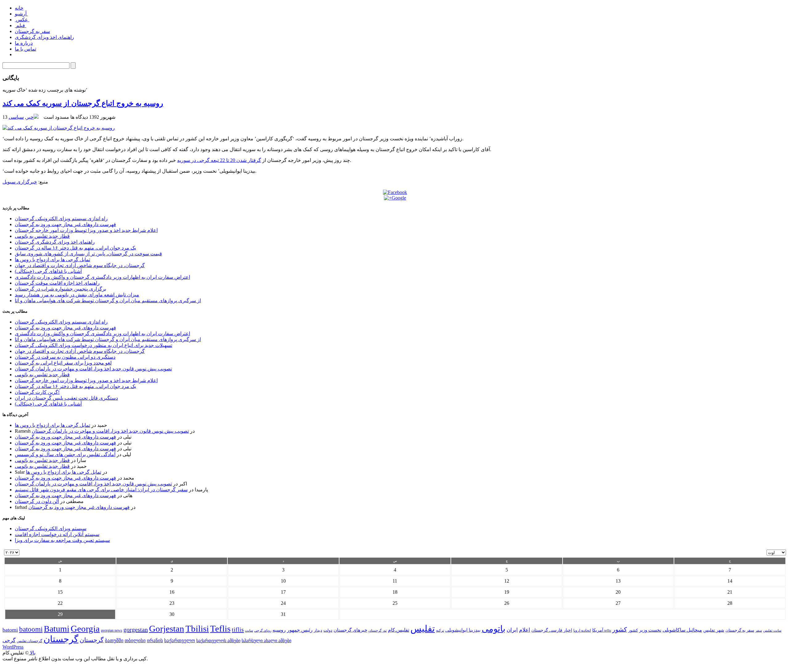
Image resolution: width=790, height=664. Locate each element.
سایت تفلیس (772, 630)
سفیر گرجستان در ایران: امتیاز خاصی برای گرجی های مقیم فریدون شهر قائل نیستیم (101, 489)
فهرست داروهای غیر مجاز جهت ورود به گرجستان (65, 224)
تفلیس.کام (398, 630)
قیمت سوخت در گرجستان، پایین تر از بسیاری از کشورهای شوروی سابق (88, 253)
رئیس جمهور (300, 630)
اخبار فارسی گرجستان (551, 630)
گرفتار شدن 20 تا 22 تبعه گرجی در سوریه (219, 160)
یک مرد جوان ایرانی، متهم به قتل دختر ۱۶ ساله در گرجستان (75, 247)
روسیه (279, 630)
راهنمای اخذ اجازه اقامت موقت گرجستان (57, 283)
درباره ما (24, 43)
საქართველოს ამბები (218, 640)
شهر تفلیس (713, 630)
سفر (758, 630)
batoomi (31, 629)
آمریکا (597, 630)
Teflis (220, 628)
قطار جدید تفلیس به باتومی (42, 236)
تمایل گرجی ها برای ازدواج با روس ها (52, 259)
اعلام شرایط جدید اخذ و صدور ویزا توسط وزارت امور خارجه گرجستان (86, 230)
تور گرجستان (377, 630)
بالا (32, 652)
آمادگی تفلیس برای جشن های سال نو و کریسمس (65, 454)
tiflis (238, 629)
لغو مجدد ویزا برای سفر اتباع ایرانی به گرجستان (63, 362)
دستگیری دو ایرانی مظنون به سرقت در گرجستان (65, 357)
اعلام (524, 630)
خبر (30, 117)
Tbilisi (197, 628)
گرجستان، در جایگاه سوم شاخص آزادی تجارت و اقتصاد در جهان (80, 265)
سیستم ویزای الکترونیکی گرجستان (50, 528)
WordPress (12, 647)
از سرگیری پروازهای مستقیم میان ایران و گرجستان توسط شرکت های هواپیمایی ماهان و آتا (108, 300)
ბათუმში (114, 640)
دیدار (318, 630)
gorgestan (135, 629)
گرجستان (61, 639)
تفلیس (422, 628)
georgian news (111, 630)
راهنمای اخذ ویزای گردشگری (44, 37)
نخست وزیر (650, 630)
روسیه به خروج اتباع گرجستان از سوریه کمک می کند (82, 103)
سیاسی (16, 117)
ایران (512, 630)
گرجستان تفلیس (29, 641)
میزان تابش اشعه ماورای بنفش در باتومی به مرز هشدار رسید (77, 294)
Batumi (56, 628)
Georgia (85, 628)
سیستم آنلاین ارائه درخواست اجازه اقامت (57, 534)
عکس (22, 19)
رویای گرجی (262, 630)
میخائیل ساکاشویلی (682, 630)
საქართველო (179, 640)
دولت (327, 630)
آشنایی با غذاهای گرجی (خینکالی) (48, 271)
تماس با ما (25, 49)
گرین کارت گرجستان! (37, 392)
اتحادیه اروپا (582, 631)
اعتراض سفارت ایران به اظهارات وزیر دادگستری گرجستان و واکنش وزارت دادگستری (102, 277)
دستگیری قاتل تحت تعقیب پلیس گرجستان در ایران (66, 398)
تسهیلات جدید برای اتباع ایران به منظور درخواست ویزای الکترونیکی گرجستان (93, 345)
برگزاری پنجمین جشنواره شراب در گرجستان (60, 288)
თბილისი (135, 640)
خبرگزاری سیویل (19, 181)
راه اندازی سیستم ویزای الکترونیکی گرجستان (61, 218)
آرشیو (21, 13)
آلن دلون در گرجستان (37, 501)
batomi (10, 630)
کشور (633, 630)
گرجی (8, 640)
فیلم (20, 25)
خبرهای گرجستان (350, 630)
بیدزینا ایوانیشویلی (462, 630)
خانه (19, 7)
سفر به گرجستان (32, 31)
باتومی (493, 628)
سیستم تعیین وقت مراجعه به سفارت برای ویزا (62, 540)
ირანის (155, 640)
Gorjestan (166, 628)
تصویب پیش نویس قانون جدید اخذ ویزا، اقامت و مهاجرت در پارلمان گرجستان (93, 368)
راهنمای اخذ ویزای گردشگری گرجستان (55, 242)
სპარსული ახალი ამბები (266, 640)
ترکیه (440, 631)
